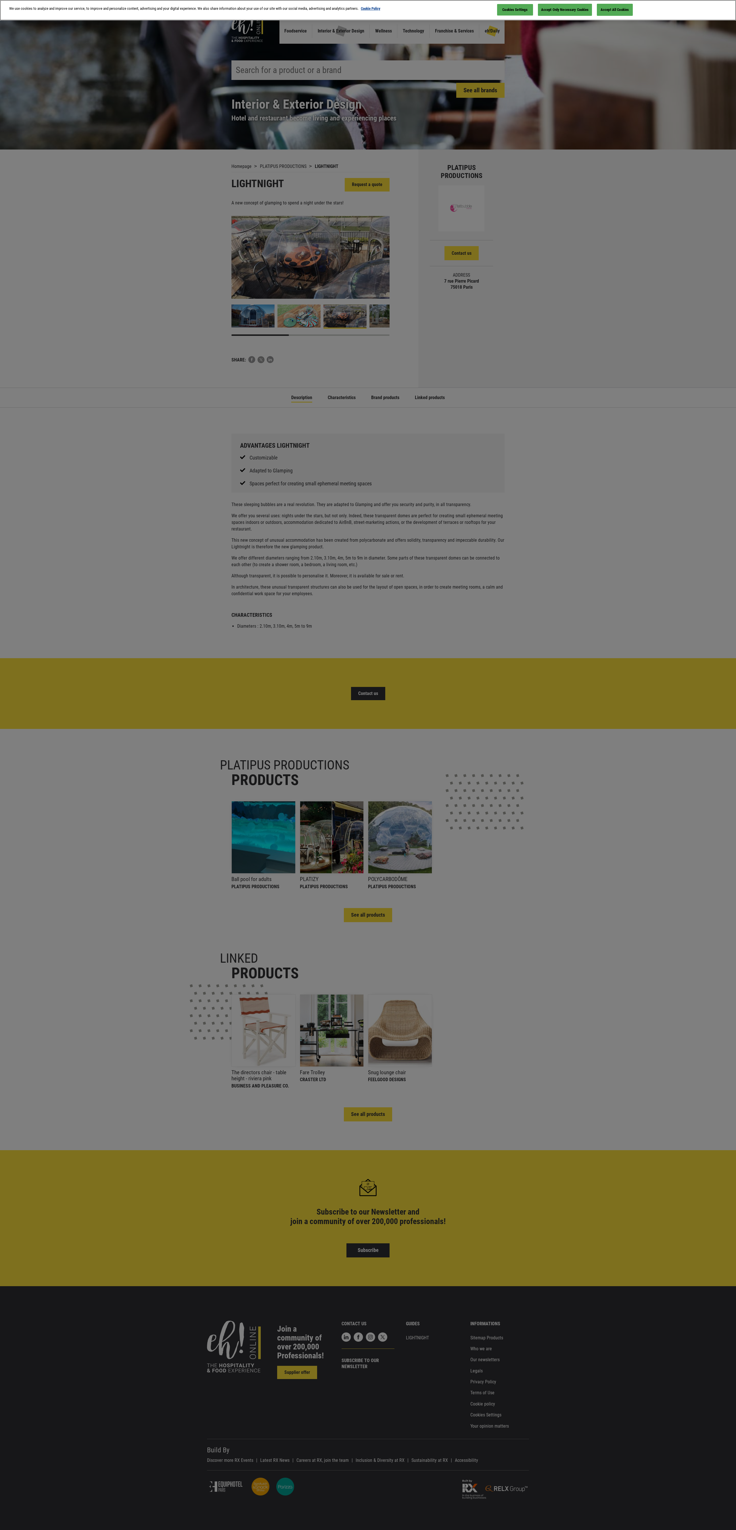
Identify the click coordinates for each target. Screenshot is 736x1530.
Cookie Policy (370, 8)
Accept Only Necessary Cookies (565, 9)
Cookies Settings (515, 9)
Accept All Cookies (615, 9)
